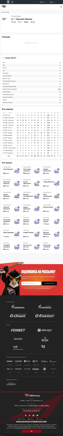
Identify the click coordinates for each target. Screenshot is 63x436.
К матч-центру (5, 12)
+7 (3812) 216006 (33, 405)
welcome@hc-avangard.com (31, 410)
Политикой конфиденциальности (44, 288)
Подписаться (49, 283)
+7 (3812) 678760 (44, 405)
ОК (31, 431)
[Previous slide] (3, 57)
